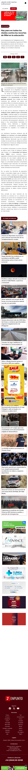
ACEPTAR (13, 8)
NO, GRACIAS (5, 8)
